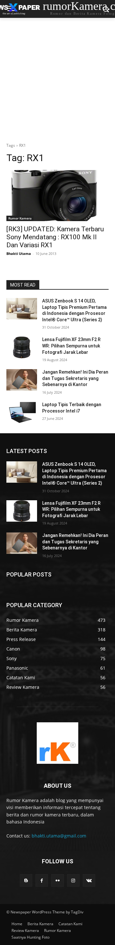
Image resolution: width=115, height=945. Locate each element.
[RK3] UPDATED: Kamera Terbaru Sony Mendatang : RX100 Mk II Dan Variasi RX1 (55, 237)
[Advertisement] (57, 78)
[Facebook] (41, 880)
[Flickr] (57, 880)
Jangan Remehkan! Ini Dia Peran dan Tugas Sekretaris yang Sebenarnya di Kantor (75, 378)
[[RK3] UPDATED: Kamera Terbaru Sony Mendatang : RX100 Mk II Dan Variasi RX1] (57, 195)
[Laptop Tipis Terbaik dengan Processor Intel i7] (21, 412)
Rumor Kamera (20, 218)
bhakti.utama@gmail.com (59, 836)
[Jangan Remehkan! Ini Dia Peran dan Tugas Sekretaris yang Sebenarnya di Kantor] (21, 380)
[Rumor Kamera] (57, 743)
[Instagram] (73, 880)
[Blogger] (26, 880)
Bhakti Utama (18, 253)
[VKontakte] (89, 880)
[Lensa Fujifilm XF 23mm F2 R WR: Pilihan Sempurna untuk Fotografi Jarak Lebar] (21, 347)
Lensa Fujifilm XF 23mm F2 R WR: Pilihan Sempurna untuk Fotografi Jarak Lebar (71, 345)
